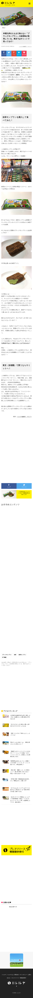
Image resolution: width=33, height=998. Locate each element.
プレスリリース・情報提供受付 (18, 978)
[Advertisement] (16, 434)
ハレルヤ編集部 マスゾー (25, 46)
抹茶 (15, 654)
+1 (14, 54)
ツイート (8, 54)
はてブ (19, 54)
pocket (24, 54)
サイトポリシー (23, 974)
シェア (4, 54)
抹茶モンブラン (22, 654)
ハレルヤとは (10, 974)
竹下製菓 (4, 657)
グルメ (3, 27)
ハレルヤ (4, 974)
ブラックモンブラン (7, 654)
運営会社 (16, 974)
